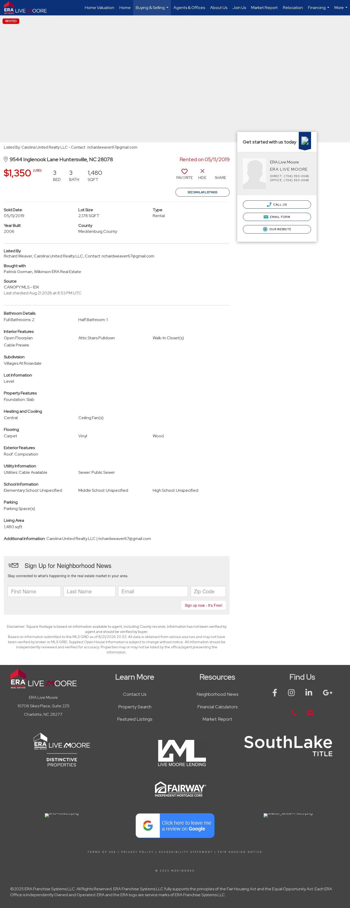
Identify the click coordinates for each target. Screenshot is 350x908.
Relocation (293, 7)
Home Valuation (99, 7)
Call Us (280, 204)
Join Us (239, 7)
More (341, 10)
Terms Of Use (102, 852)
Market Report (264, 7)
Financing (319, 10)
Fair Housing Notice (240, 852)
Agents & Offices (189, 7)
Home (125, 7)
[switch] (184, 176)
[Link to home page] (28, 7)
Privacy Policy (137, 852)
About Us (218, 7)
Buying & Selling (153, 10)
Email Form (279, 217)
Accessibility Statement (186, 852)
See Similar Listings (202, 192)
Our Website (280, 229)
